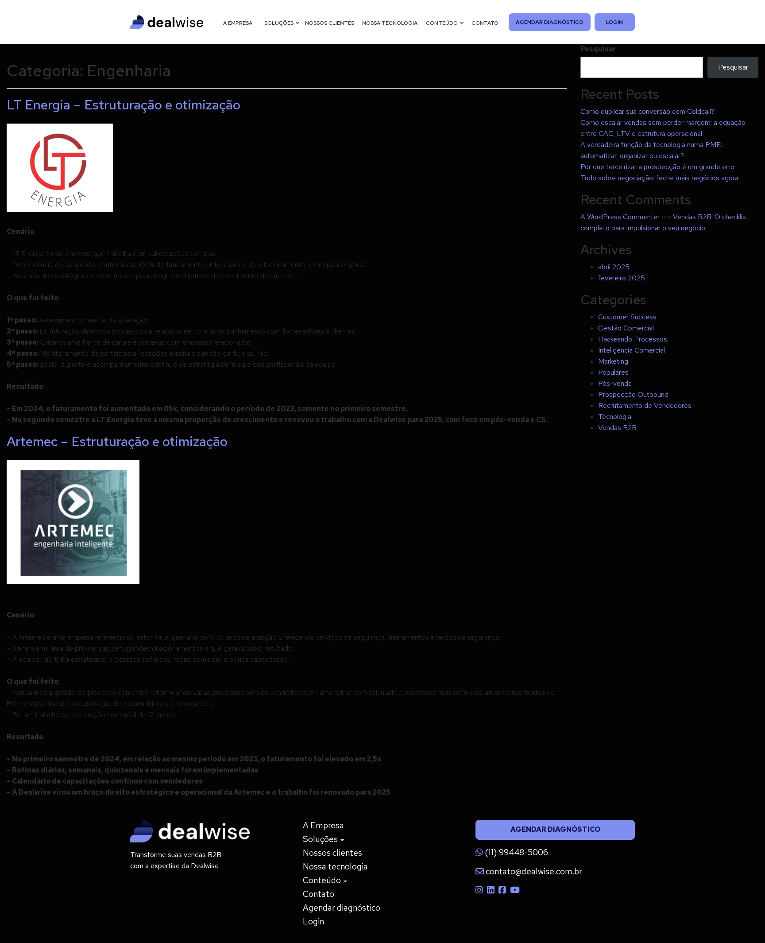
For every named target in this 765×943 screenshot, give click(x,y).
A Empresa (237, 23)
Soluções (279, 23)
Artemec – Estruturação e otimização (117, 441)
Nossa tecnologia (389, 23)
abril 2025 (614, 267)
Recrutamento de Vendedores (645, 405)
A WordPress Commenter (620, 216)
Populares (613, 372)
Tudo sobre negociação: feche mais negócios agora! (660, 177)
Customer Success (627, 317)
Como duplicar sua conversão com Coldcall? (647, 111)
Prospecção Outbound (633, 394)
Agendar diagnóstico (549, 22)
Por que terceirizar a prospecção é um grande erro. (658, 166)
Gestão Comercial (626, 328)
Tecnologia (614, 416)
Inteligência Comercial (631, 350)
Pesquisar (598, 49)
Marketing (613, 361)
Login (615, 22)
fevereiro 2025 (621, 278)
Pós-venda (615, 383)
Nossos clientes (329, 23)
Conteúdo (442, 23)
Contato (484, 23)
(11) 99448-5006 (515, 852)
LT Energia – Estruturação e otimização (123, 104)
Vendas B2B (617, 427)
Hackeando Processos (632, 339)
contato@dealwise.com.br (533, 871)
